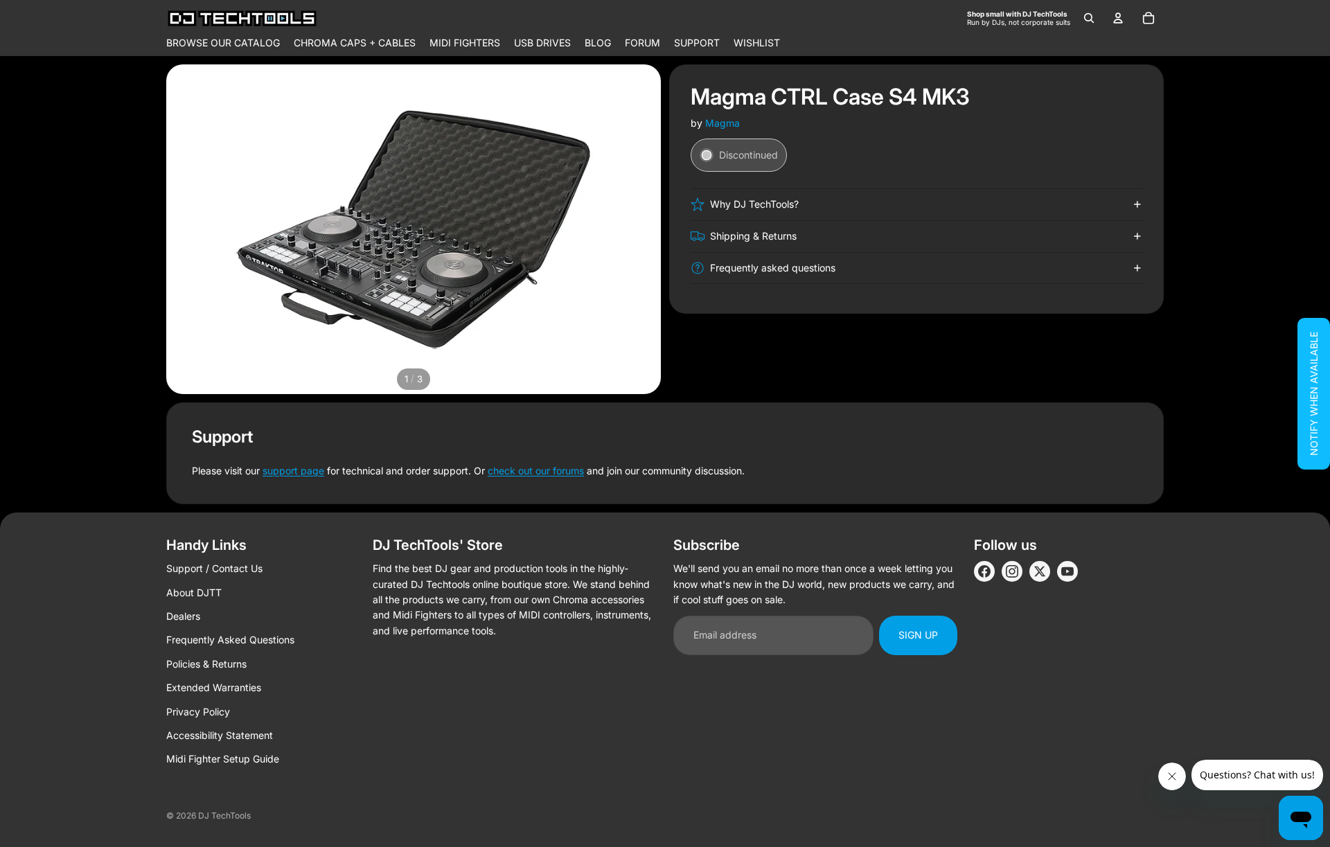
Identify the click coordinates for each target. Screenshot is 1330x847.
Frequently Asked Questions (230, 639)
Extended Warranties (213, 687)
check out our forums (536, 470)
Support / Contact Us (214, 568)
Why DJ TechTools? (754, 204)
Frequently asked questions (772, 268)
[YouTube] (1067, 571)
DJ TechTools (224, 815)
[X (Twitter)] (1039, 571)
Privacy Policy (198, 711)
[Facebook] (984, 571)
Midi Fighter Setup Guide (222, 759)
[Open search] (1089, 18)
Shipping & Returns (753, 236)
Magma (722, 123)
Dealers (183, 616)
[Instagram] (1012, 571)
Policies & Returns (206, 664)
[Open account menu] (1118, 18)
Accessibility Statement (219, 735)
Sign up (918, 635)
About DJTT (194, 592)
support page (293, 470)
